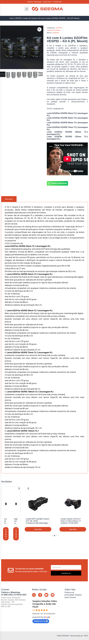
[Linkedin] (53, 595)
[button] (39, 29)
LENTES (18, 18)
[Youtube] (46, 595)
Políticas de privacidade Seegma (73, 593)
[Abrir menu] (26, 9)
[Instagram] (34, 595)
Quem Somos (70, 597)
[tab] (9, 199)
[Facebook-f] (40, 595)
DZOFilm (55, 33)
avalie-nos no (39, 621)
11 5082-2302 (46, 2)
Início (12, 18)
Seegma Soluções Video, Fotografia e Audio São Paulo (44, 604)
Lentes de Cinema (30, 18)
